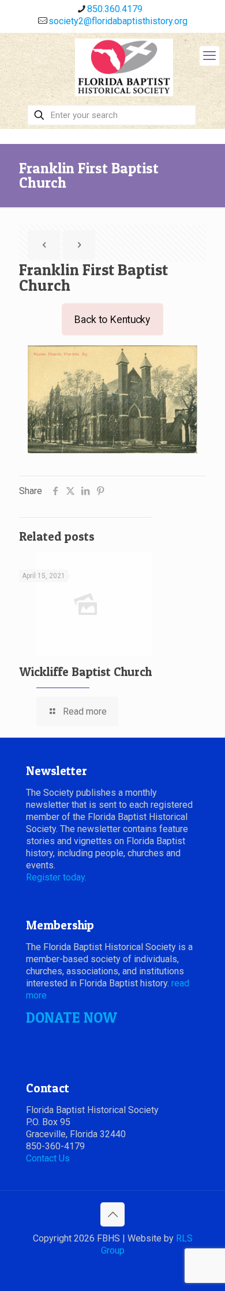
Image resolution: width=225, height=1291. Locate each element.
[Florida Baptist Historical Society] (124, 67)
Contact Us (48, 1158)
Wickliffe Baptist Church (85, 672)
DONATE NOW (71, 1017)
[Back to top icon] (112, 1214)
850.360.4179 (114, 8)
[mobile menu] (209, 56)
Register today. (56, 877)
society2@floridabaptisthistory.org (117, 21)
